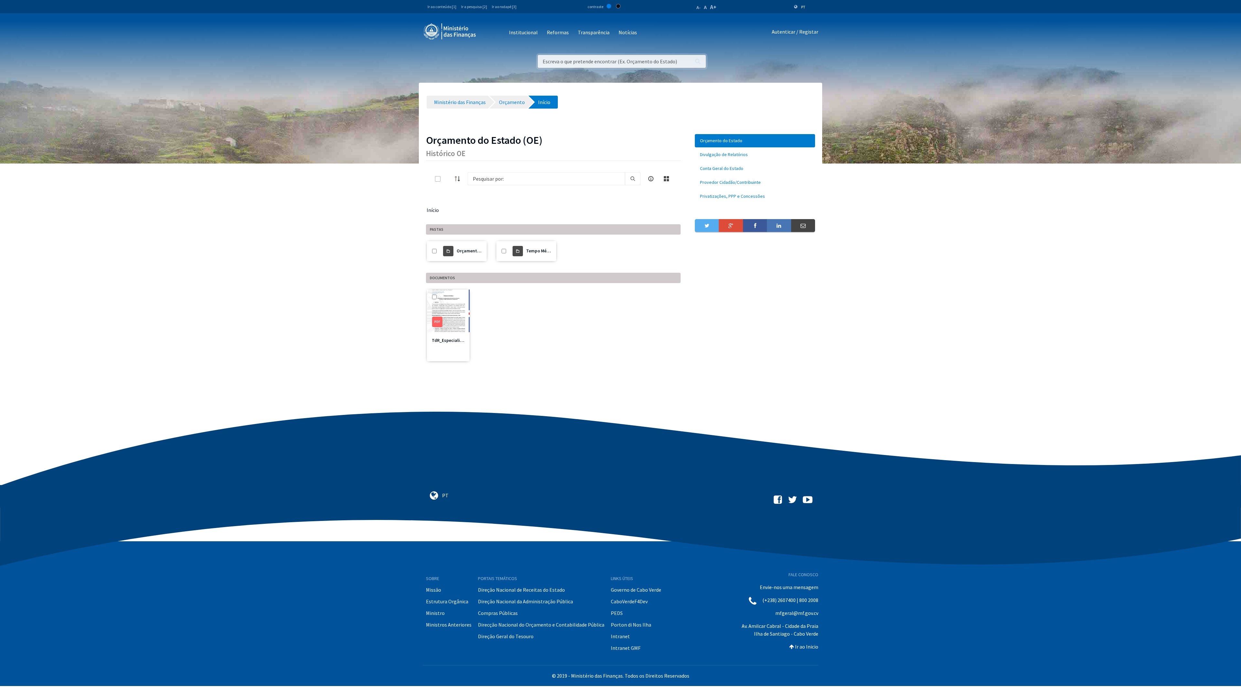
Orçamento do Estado (479, 251)
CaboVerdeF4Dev (629, 601)
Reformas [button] (558, 32)
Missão (433, 590)
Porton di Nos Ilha (631, 624)
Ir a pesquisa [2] (474, 6)
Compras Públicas (498, 613)
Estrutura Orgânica (447, 601)
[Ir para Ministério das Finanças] (450, 31)
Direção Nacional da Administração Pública (525, 601)
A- (698, 7)
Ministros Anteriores (449, 624)
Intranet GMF (626, 648)
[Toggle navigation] (486, 33)
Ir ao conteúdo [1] (442, 6)
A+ (713, 7)
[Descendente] (459, 179)
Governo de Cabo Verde (636, 590)
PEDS (617, 613)
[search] (633, 179)
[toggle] (448, 179)
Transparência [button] (594, 32)
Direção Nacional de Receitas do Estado (521, 590)
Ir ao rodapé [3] (504, 6)
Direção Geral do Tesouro (506, 636)
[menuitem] (755, 140)
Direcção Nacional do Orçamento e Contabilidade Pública (541, 624)
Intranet (620, 636)
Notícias (628, 32)
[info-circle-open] (651, 179)
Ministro (435, 613)
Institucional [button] (523, 32)
